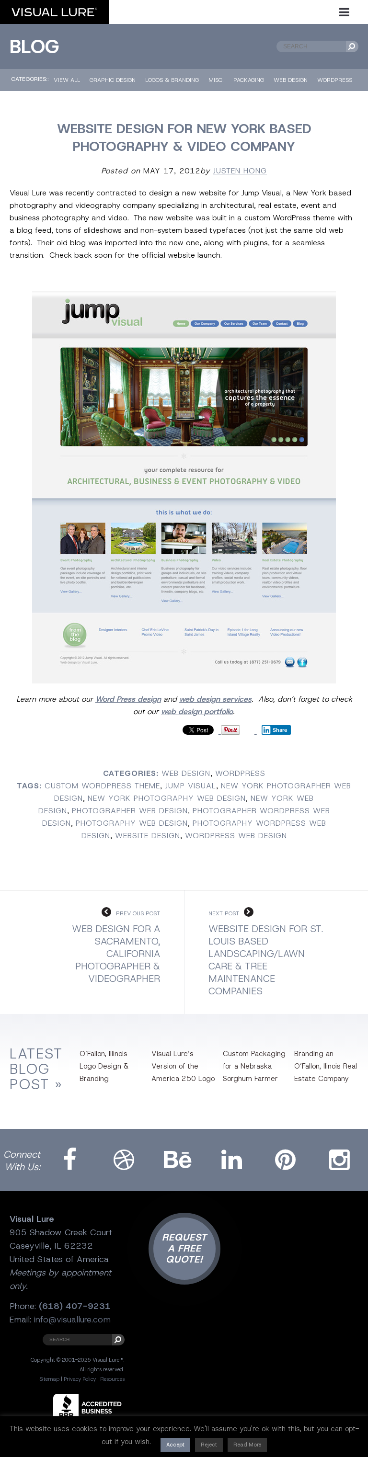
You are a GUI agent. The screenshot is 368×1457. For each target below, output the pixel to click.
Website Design (147, 836)
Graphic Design (113, 80)
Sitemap (49, 1379)
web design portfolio (197, 711)
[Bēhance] (178, 1160)
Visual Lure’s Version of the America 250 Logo (183, 1066)
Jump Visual (190, 786)
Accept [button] (175, 1444)
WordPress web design (236, 836)
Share (280, 730)
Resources (112, 1379)
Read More (247, 1444)
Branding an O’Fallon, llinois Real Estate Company (325, 1066)
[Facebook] (70, 1160)
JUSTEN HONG (240, 171)
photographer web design (130, 811)
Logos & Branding (172, 80)
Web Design (291, 80)
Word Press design (128, 699)
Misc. (216, 80)
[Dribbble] (124, 1160)
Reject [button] (209, 1444)
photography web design (132, 823)
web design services (215, 699)
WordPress (334, 80)
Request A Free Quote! (184, 1248)
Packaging (248, 80)
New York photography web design (167, 798)
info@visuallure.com (72, 1319)
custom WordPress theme (102, 786)
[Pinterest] (285, 1160)
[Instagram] (340, 1160)
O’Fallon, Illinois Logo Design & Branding (104, 1066)
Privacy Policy (80, 1379)
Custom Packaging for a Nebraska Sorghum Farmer (254, 1066)
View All (67, 80)
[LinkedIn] (232, 1160)
